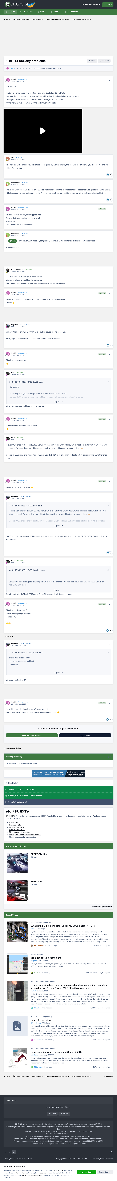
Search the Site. (15, 825)
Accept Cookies (88, 1172)
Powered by (102, 1159)
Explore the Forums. (16, 827)
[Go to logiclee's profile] (8, 326)
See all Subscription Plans (101, 906)
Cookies (30, 1159)
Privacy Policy (9, 1159)
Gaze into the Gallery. (17, 830)
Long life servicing (41, 1020)
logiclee (14, 325)
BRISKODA (10, 816)
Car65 (13, 79)
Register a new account (31, 735)
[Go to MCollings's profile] (32, 1067)
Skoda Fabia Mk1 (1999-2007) (42, 922)
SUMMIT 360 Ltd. (77, 1159)
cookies (43, 1173)
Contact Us (21, 1159)
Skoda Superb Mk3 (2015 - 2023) (47, 68)
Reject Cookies (105, 1172)
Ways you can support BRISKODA (21, 789)
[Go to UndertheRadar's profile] (8, 271)
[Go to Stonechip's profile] (8, 184)
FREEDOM (36, 881)
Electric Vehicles (37, 954)
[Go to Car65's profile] (7, 68)
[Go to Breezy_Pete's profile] (32, 945)
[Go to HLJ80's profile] (32, 1008)
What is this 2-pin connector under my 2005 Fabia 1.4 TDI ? (63, 925)
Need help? (13, 783)
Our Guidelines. (15, 822)
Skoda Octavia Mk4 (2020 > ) (41, 1017)
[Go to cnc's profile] (8, 159)
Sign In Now (85, 735)
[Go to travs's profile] (8, 374)
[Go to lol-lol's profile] (32, 973)
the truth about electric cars (46, 957)
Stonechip (15, 183)
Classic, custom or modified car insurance (25, 796)
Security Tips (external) (17, 802)
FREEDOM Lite (39, 854)
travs (13, 373)
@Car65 (13, 241)
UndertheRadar (17, 269)
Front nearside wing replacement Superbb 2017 (56, 1052)
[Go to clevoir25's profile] (32, 1040)
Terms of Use (58, 1170)
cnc (12, 158)
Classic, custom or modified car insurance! (25, 835)
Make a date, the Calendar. (19, 832)
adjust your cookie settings (32, 1175)
